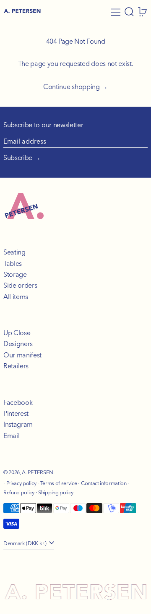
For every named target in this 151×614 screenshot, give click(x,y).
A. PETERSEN (37, 472)
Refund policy (18, 492)
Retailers (16, 366)
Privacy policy (21, 483)
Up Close (16, 332)
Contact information (104, 483)
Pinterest (16, 413)
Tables (12, 263)
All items (15, 296)
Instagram (18, 424)
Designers (18, 343)
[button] (129, 12)
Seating (14, 252)
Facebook (17, 402)
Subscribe (17, 157)
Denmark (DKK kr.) (25, 543)
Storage (15, 274)
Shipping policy (55, 492)
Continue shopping (71, 86)
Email (11, 435)
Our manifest (22, 355)
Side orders (20, 285)
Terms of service (58, 483)
